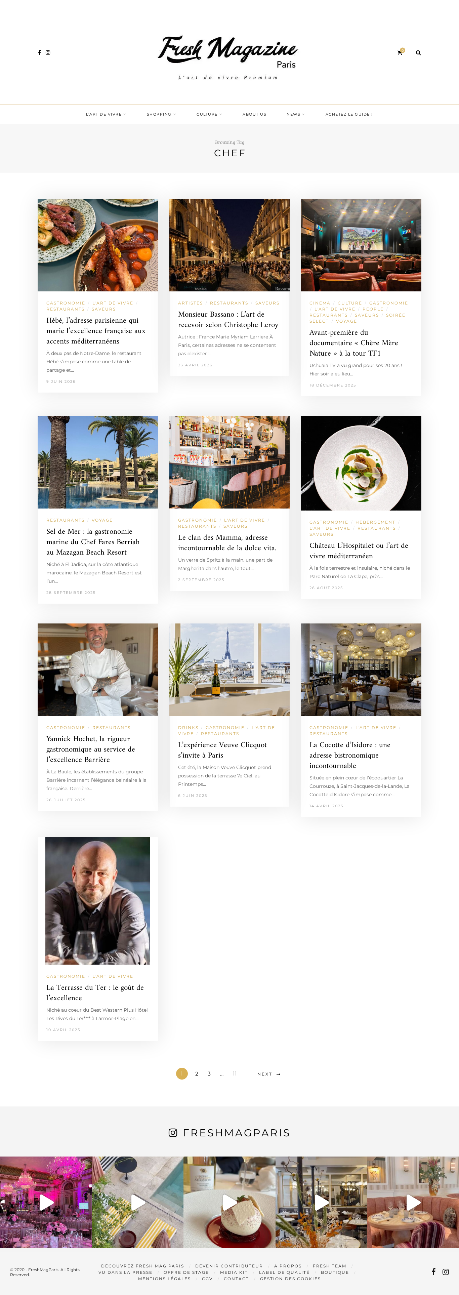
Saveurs (104, 309)
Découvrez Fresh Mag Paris (142, 1265)
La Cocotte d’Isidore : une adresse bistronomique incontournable (349, 755)
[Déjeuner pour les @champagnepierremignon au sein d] (229, 1202)
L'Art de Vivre (112, 303)
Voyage (346, 321)
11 (235, 1073)
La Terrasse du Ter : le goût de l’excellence (95, 993)
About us (254, 114)
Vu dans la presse (125, 1272)
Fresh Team (329, 1265)
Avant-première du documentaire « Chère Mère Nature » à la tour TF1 (353, 343)
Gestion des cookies (290, 1278)
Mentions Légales (164, 1278)
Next (265, 1074)
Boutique (335, 1272)
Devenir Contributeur (229, 1265)
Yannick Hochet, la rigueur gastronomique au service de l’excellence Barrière (90, 749)
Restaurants (65, 309)
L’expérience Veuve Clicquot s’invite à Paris (222, 750)
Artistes (190, 303)
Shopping (159, 114)
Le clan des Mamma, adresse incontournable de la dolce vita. (227, 543)
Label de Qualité (284, 1272)
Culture (207, 114)
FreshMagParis (237, 1133)
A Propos (288, 1265)
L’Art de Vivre (104, 114)
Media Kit (234, 1272)
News (293, 114)
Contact (236, 1278)
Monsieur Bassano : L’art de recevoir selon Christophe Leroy (228, 320)
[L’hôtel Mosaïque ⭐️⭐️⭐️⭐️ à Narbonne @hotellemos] (137, 1202)
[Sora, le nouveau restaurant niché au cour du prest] (413, 1202)
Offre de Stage (186, 1272)
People (373, 309)
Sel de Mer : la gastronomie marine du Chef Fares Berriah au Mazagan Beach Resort (93, 542)
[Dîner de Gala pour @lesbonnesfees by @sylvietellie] (46, 1202)
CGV (207, 1278)
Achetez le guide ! (349, 114)
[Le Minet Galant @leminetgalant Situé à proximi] (321, 1202)
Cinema (320, 303)
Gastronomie (65, 303)
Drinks (188, 727)
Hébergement (375, 522)
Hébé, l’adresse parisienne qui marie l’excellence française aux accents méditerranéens (95, 331)
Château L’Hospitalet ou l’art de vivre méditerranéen (358, 551)
